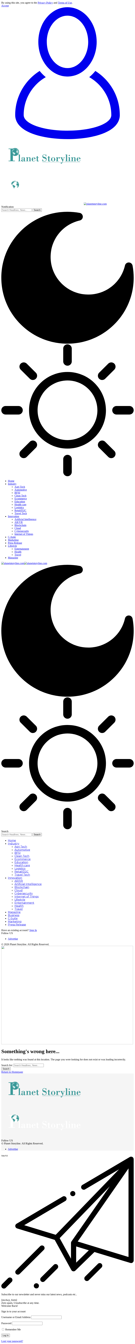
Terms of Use (65, 2)
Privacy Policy (45, 2)
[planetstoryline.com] (24, 563)
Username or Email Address (15, 1317)
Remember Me (13, 1329)
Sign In (33, 930)
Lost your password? (12, 1341)
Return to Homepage (12, 1072)
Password (6, 1323)
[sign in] (67, 138)
